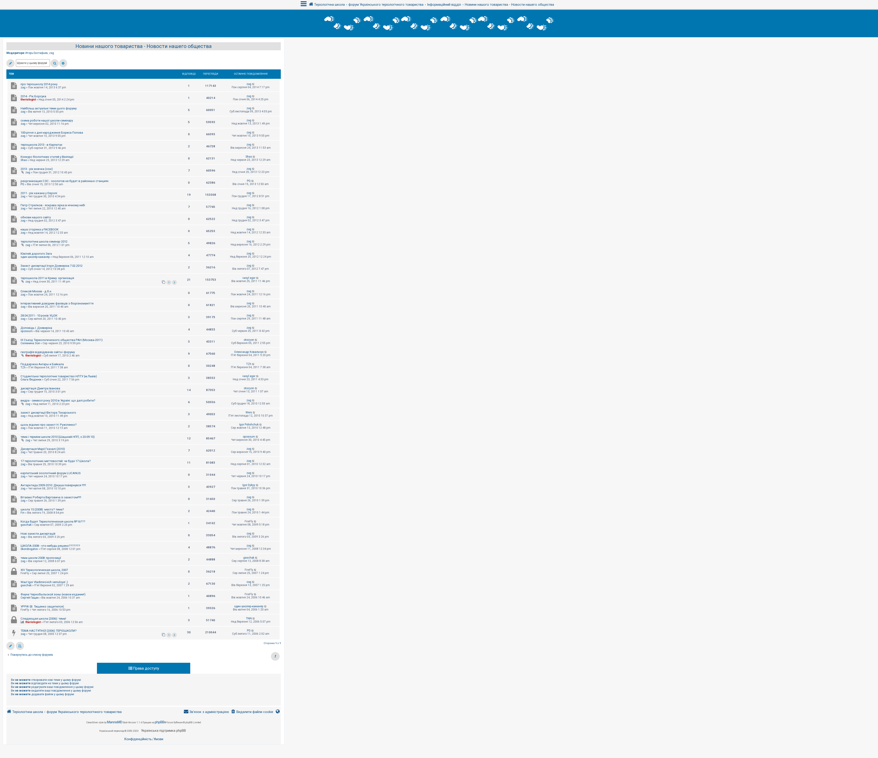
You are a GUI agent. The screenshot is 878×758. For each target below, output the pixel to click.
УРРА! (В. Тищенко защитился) (42, 606)
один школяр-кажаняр (35, 257)
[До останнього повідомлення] (253, 84)
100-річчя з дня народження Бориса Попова (52, 132)
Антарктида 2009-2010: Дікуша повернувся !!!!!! (53, 485)
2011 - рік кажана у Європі (39, 193)
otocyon (249, 339)
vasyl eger (248, 278)
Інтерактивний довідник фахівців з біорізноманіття (57, 303)
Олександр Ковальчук (249, 352)
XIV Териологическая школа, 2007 (44, 570)
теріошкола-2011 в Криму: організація (47, 278)
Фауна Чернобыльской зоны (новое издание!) (53, 594)
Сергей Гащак (30, 597)
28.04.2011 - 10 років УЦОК (39, 315)
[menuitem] (252, 712)
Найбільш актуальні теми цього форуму (49, 108)
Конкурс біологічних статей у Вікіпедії (47, 156)
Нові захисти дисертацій (38, 533)
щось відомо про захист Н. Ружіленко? (49, 424)
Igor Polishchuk (249, 424)
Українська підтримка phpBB (163, 731)
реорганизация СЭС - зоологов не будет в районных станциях (65, 181)
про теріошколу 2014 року (39, 84)
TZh (23, 367)
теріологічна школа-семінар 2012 (44, 241)
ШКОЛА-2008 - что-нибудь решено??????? (50, 545)
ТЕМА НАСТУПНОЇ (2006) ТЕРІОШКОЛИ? (49, 630)
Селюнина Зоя (30, 343)
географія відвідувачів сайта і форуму (48, 352)
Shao (24, 160)
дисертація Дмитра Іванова (40, 388)
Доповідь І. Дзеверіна (36, 328)
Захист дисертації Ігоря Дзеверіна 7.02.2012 (52, 265)
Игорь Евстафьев (36, 53)
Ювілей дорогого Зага (36, 253)
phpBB (159, 722)
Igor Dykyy (248, 485)
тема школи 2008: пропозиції (41, 558)
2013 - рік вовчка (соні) (37, 169)
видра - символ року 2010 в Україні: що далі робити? (58, 400)
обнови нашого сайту (36, 217)
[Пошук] (55, 63)
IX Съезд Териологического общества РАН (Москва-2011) (62, 340)
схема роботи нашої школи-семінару (47, 120)
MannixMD (114, 722)
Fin (22, 512)
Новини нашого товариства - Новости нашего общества (143, 46)
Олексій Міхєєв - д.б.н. (36, 291)
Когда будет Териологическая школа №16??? (53, 521)
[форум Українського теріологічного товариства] (439, 23)
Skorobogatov (29, 549)
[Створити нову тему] (10, 63)
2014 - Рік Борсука (33, 96)
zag (51, 53)
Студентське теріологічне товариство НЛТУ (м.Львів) (59, 376)
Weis (249, 412)
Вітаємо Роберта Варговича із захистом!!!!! (51, 497)
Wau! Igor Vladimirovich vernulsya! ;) (44, 582)
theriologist (28, 99)
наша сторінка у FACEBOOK (40, 229)
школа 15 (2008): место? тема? (42, 509)
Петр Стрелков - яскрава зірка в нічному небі (53, 205)
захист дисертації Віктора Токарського (48, 412)
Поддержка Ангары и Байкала (42, 364)
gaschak (26, 524)
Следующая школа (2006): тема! (43, 618)
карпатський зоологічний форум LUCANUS (51, 473)
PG (22, 184)
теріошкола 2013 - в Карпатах (41, 144)
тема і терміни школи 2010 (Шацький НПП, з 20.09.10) (58, 436)
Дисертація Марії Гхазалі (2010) (43, 449)
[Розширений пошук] (63, 63)
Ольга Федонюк (31, 379)
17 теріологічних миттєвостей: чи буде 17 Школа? (56, 461)
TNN (249, 618)
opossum (27, 331)
